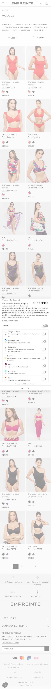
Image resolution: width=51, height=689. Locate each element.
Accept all (25, 388)
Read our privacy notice (10, 321)
